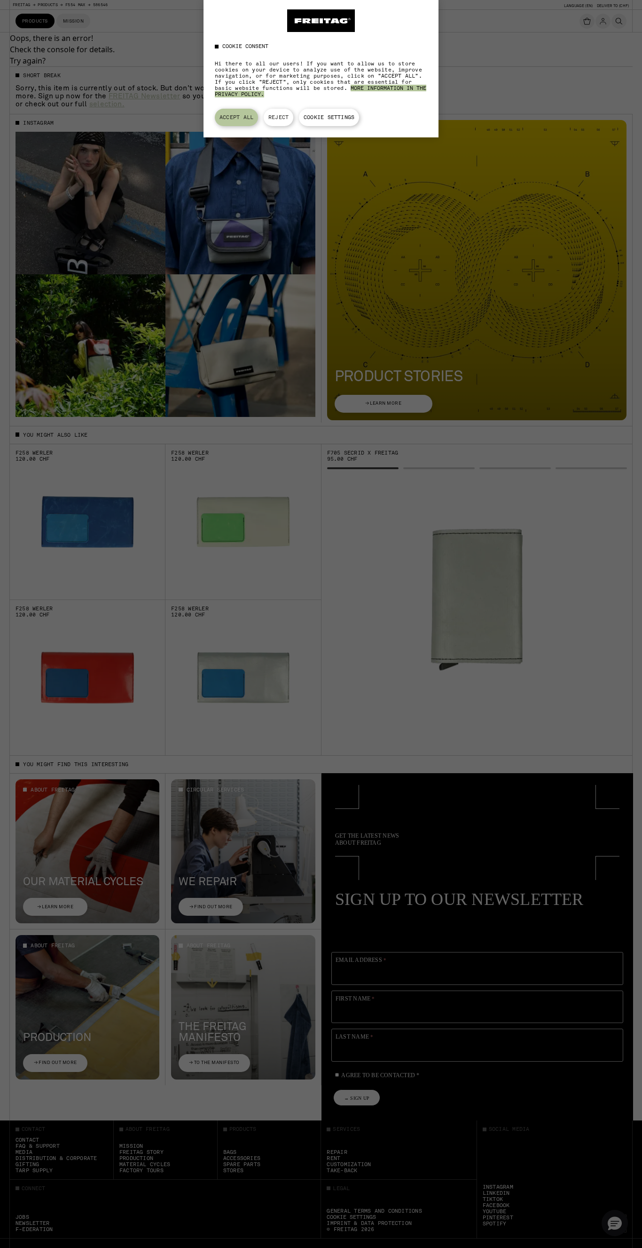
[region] (321, 68)
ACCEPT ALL (236, 117)
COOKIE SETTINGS (329, 117)
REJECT (278, 117)
